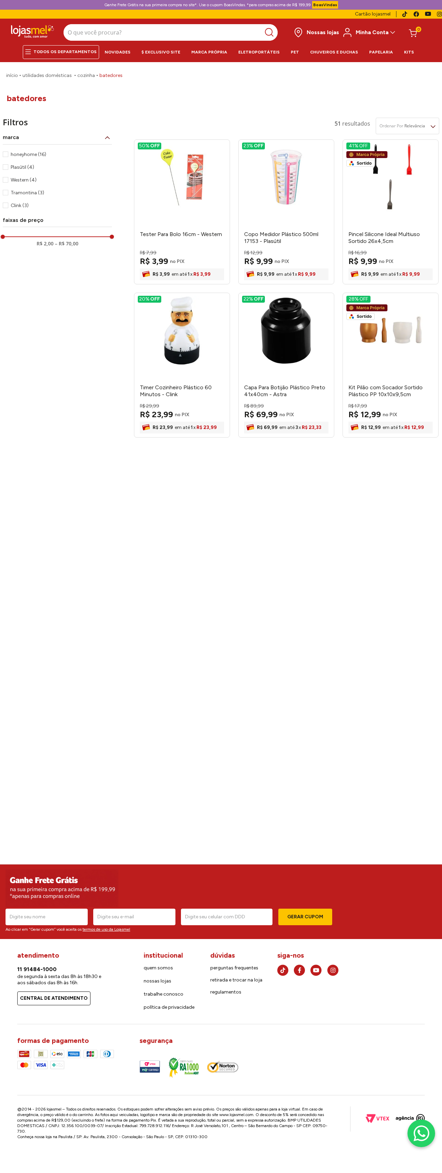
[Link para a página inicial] (12, 75)
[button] (57, 137)
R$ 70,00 (66, 243)
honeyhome (28, 154)
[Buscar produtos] (271, 32)
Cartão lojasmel (373, 14)
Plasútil (22, 167)
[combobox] (171, 32)
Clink (20, 205)
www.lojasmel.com (236, 1114)
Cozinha (86, 75)
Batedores (111, 75)
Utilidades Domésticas (47, 75)
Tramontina (27, 193)
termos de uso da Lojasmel (106, 929)
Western (24, 180)
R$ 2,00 (45, 243)
